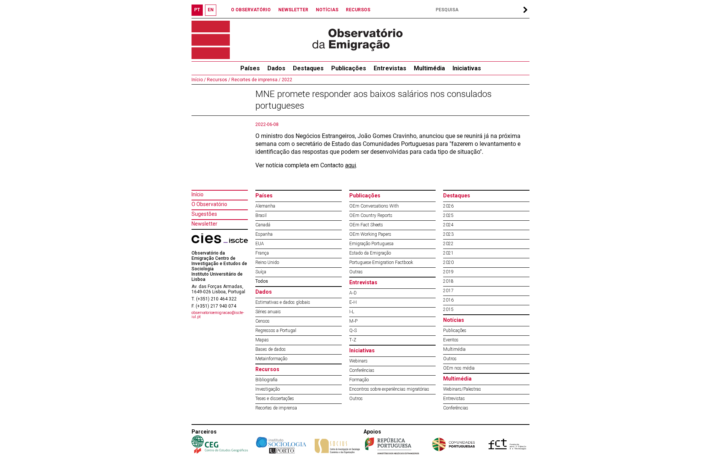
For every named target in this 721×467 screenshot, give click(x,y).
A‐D (353, 293)
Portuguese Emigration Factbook (381, 262)
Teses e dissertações (274, 398)
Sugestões (204, 214)
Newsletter (204, 224)
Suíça (260, 271)
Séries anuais (268, 311)
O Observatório (209, 204)
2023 (448, 234)
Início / (199, 79)
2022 (286, 79)
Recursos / (218, 79)
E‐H (353, 302)
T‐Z (352, 340)
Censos (262, 321)
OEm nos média (459, 368)
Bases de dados (270, 349)
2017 (448, 290)
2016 (448, 300)
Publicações (348, 68)
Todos (261, 281)
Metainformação (271, 358)
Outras (356, 271)
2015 (448, 309)
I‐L (351, 311)
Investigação (267, 389)
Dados (276, 68)
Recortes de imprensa (276, 408)
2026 (448, 206)
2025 (448, 215)
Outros (356, 398)
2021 (448, 253)
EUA (259, 243)
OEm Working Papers (370, 234)
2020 (448, 262)
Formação (359, 379)
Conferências (361, 370)
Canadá (262, 224)
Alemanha (265, 206)
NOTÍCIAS (327, 9)
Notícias (453, 320)
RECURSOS (358, 9)
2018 (448, 281)
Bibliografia (266, 379)
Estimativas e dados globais (282, 302)
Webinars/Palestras (462, 389)
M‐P (353, 321)
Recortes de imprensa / (255, 79)
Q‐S (353, 330)
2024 (448, 224)
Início (198, 194)
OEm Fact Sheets (366, 224)
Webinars (358, 361)
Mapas (262, 340)
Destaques (308, 68)
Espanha (264, 234)
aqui (350, 165)
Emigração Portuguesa (371, 243)
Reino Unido (267, 262)
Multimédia (429, 68)
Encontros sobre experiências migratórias (389, 389)
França (262, 253)
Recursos (267, 369)
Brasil (261, 215)
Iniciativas (467, 68)
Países (264, 196)
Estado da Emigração (370, 253)
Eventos (451, 340)
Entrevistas (390, 68)
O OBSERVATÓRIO (251, 9)
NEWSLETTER (293, 9)
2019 (448, 271)
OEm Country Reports (370, 215)
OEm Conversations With (374, 206)
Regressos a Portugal (275, 330)
